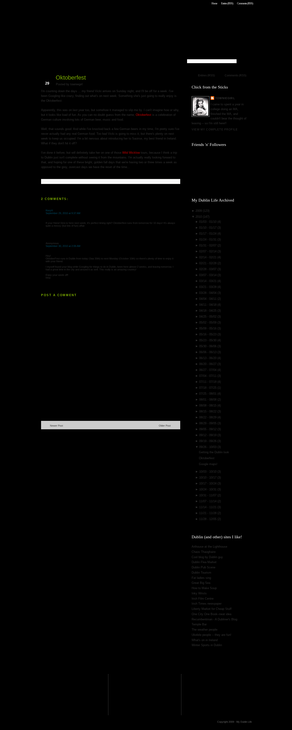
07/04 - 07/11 (208, 376)
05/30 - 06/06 (208, 346)
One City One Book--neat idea (211, 614)
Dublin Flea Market (204, 562)
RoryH (49, 210)
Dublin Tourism (201, 572)
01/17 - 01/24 (208, 233)
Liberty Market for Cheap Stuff (212, 609)
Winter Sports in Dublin (207, 645)
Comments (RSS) (245, 3)
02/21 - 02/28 (208, 263)
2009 (199, 210)
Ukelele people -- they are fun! (211, 635)
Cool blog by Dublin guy (207, 557)
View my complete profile (215, 129)
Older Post (165, 425)
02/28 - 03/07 (208, 269)
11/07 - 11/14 (208, 501)
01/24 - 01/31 (208, 239)
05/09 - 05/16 (208, 328)
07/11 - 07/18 (208, 381)
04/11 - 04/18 (208, 304)
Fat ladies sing (201, 578)
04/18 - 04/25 (208, 310)
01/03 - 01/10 (208, 221)
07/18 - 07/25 (208, 387)
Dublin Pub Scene (203, 567)
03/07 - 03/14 (208, 275)
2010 (199, 216)
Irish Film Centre (203, 598)
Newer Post (56, 425)
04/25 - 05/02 (208, 316)
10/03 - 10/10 (208, 471)
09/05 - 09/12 (208, 429)
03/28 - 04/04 (208, 293)
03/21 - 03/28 (208, 287)
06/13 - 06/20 (208, 358)
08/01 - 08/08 (208, 399)
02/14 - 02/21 (208, 257)
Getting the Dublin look (214, 452)
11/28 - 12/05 (208, 519)
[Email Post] (41, 174)
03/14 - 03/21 (208, 281)
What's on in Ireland (205, 640)
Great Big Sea (201, 583)
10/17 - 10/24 (208, 483)
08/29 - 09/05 (208, 423)
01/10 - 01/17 (208, 227)
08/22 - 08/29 (208, 417)
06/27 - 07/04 (208, 370)
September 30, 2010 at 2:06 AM (63, 246)
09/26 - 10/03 (208, 447)
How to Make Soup (204, 588)
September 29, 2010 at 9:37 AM (63, 213)
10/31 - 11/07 (208, 495)
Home (214, 3)
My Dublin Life (99, 15)
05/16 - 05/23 (208, 334)
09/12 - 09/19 (208, 435)
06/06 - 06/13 (208, 352)
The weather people (204, 629)
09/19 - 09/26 (208, 441)
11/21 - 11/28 (208, 513)
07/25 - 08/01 (208, 393)
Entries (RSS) (227, 3)
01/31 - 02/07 (208, 245)
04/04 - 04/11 (208, 298)
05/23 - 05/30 (208, 340)
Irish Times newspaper (207, 603)
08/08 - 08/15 (208, 405)
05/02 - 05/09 (208, 322)
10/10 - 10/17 (208, 477)
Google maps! (208, 464)
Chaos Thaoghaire (204, 552)
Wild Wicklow (131, 152)
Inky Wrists (199, 593)
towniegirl (225, 98)
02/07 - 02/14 (208, 251)
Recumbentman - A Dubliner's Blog (214, 619)
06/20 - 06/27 (208, 364)
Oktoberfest (71, 77)
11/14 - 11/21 (208, 507)
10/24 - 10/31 (208, 489)
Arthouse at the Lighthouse (209, 546)
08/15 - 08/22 (208, 411)
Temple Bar (199, 624)
